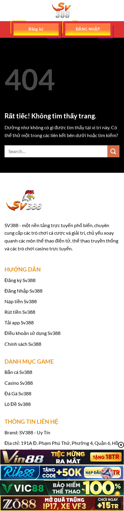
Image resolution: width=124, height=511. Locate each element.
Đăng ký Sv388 (20, 280)
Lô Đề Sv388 (18, 404)
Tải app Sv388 (19, 322)
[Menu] (8, 10)
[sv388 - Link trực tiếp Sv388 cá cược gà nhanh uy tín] (62, 10)
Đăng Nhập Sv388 (23, 291)
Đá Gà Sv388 (18, 393)
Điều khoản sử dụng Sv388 (32, 333)
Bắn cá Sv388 (18, 372)
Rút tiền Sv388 (20, 312)
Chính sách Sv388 (23, 344)
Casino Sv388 (19, 383)
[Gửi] (113, 151)
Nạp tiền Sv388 (21, 301)
